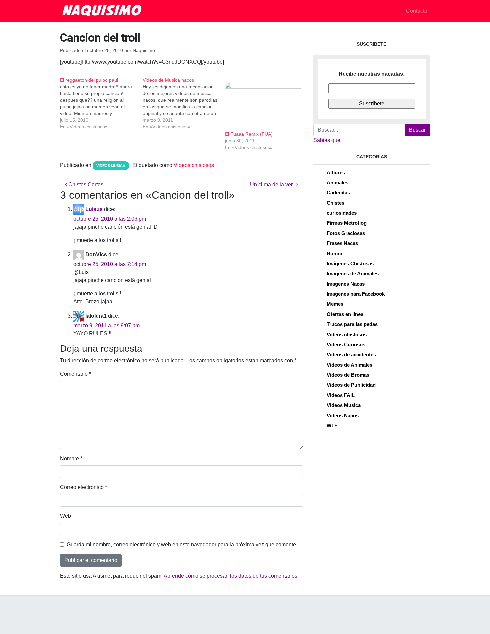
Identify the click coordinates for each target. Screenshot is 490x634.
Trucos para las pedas (352, 324)
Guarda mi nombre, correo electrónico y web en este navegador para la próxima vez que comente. (182, 544)
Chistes (335, 203)
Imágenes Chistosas (350, 263)
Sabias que (326, 140)
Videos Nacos (343, 415)
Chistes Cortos (85, 184)
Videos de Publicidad (351, 385)
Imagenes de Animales (353, 273)
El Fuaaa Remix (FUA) (249, 134)
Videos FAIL (341, 395)
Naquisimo (144, 50)
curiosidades (342, 213)
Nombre (71, 458)
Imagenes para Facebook (356, 294)
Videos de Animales (349, 365)
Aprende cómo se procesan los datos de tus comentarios (230, 576)
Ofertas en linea (345, 314)
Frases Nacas (342, 243)
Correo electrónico (83, 487)
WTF (332, 425)
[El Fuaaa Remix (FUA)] (263, 103)
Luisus (94, 209)
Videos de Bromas (348, 375)
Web (65, 516)
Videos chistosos (194, 165)
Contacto (416, 11)
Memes (335, 304)
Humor (335, 253)
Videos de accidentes (351, 354)
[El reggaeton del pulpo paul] (101, 103)
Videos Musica (110, 166)
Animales (337, 182)
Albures (336, 172)
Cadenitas (338, 192)
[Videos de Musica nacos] (184, 103)
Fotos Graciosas (346, 233)
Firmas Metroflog (347, 223)
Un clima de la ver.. (273, 184)
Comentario (75, 374)
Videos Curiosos (346, 344)
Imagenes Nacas (346, 284)
